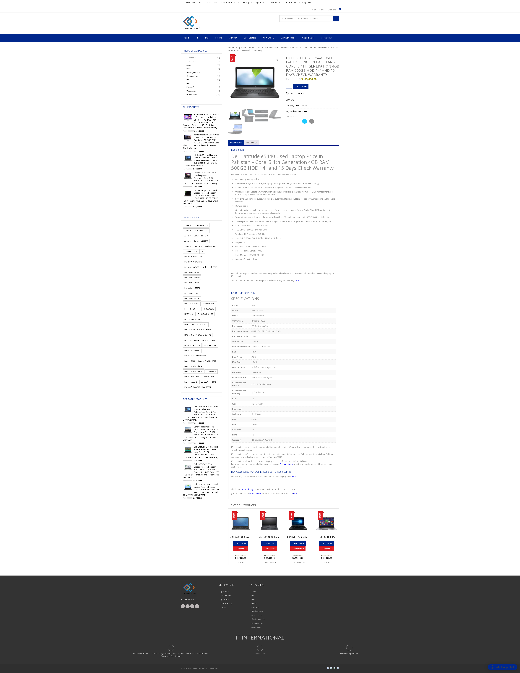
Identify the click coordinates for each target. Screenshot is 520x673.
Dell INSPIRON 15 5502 (193, 262)
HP (197, 37)
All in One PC (268, 37)
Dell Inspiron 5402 (191, 267)
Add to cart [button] (242, 543)
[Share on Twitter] (304, 123)
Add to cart (302, 86)
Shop (238, 47)
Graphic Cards (308, 37)
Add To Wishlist (242, 562)
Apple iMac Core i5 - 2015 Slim (196, 236)
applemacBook (211, 246)
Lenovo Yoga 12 (190, 382)
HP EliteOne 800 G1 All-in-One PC (197, 335)
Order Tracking (226, 603)
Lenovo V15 (211, 371)
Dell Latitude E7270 (192, 288)
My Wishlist (224, 599)
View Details (242, 549)
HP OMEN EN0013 (209, 340)
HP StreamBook (210, 345)
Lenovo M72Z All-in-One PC (195, 356)
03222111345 (212, 2)
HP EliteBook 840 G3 (205, 314)
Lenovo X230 (208, 376)
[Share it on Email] (311, 123)
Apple (186, 37)
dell (202, 251)
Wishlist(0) (332, 10)
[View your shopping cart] (338, 9)
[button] (276, 60)
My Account (224, 591)
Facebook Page (247, 489)
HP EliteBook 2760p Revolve (195, 324)
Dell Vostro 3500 (209, 303)
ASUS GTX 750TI (190, 251)
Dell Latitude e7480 (192, 298)
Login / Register (317, 10)
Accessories (326, 37)
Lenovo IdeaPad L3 (192, 350)
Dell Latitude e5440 (298, 111)
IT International (286, 464)
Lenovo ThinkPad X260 (193, 371)
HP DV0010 (188, 314)
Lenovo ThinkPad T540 (193, 366)
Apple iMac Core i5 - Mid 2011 (196, 241)
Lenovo (218, 37)
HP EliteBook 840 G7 (192, 319)
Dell (207, 37)
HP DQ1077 (194, 309)
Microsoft (233, 37)
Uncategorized (192, 91)
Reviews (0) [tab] (252, 142)
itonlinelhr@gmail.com (195, 2)
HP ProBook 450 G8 (192, 345)
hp (185, 309)
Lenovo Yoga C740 (208, 382)
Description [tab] (236, 142)
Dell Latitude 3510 (210, 267)
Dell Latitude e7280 (192, 293)
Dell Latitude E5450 (192, 277)
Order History (225, 595)
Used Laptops (250, 37)
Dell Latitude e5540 (192, 282)
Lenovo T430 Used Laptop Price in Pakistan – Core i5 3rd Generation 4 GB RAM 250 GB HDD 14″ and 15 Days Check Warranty (298, 536)
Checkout (223, 607)
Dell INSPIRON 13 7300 (193, 256)
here (297, 280)
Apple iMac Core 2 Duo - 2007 (196, 225)
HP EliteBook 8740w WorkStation (197, 330)
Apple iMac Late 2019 (193, 246)
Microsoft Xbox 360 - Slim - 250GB (197, 387)
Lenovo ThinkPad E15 (207, 361)
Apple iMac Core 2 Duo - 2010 (196, 230)
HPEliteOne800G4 (191, 340)
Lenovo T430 (189, 361)
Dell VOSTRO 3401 (191, 303)
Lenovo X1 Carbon (191, 376)
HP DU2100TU (208, 309)
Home (231, 47)
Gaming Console (288, 37)
